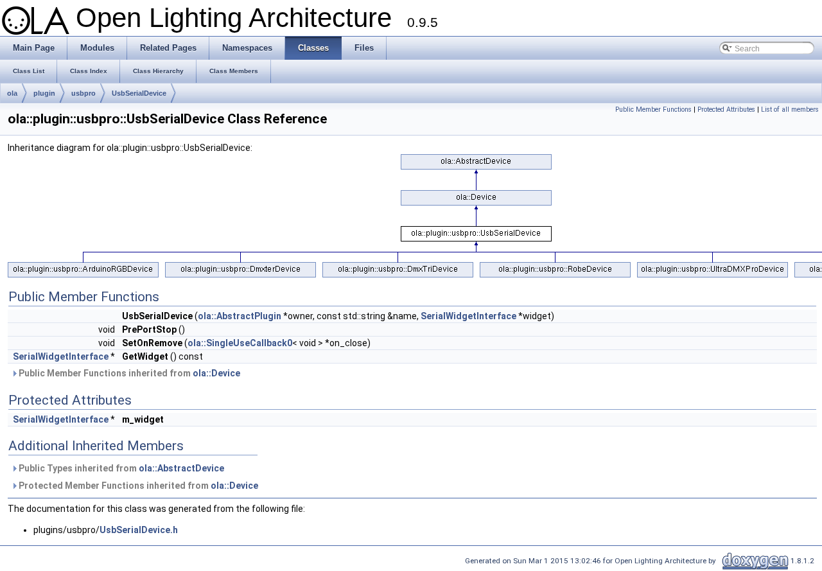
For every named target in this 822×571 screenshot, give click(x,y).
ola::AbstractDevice (181, 468)
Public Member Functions (653, 109)
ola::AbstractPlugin (239, 316)
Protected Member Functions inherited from (137, 485)
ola (12, 93)
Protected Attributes (726, 109)
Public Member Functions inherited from (128, 373)
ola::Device (216, 373)
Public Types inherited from (120, 468)
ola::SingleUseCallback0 (240, 343)
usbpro (83, 93)
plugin (44, 93)
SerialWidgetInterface (468, 316)
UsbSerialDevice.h (139, 530)
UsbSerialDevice (139, 93)
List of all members (790, 109)
